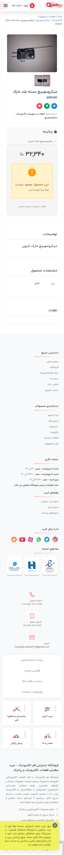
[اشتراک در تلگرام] (54, 106)
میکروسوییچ (43, 20)
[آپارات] (30, 539)
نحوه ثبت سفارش (49, 501)
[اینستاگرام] (55, 539)
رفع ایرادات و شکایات (32, 692)
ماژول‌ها (54, 432)
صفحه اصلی (52, 361)
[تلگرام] (47, 539)
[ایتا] (14, 539)
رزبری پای (53, 420)
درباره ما (54, 378)
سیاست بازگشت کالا (32, 681)
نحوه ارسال (53, 507)
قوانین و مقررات (32, 670)
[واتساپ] (38, 539)
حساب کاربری (51, 390)
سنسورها (54, 426)
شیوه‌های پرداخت (49, 513)
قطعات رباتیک (51, 437)
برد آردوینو (53, 415)
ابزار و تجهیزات (51, 443)
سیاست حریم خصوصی (32, 660)
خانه (60, 16)
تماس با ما (53, 384)
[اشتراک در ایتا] (47, 106)
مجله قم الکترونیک (48, 373)
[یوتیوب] (22, 539)
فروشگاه (54, 367)
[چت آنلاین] (39, 106)
